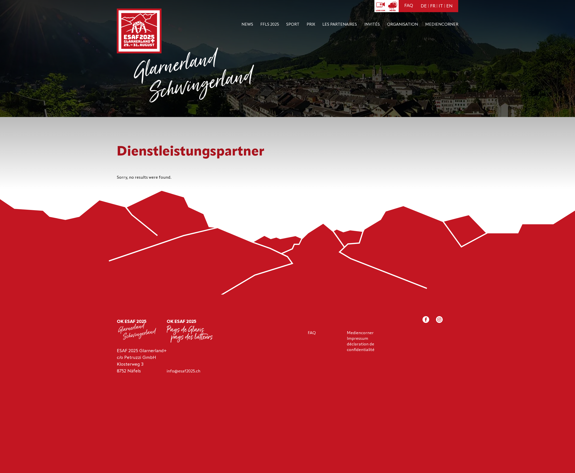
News (247, 25)
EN (449, 6)
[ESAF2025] (139, 31)
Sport (292, 25)
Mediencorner (441, 25)
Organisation (402, 25)
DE (424, 6)
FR (432, 6)
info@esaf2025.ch (183, 371)
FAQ (408, 6)
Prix (311, 25)
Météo (393, 6)
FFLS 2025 (269, 25)
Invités (372, 25)
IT (441, 6)
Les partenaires (339, 25)
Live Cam (380, 6)
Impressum (357, 339)
